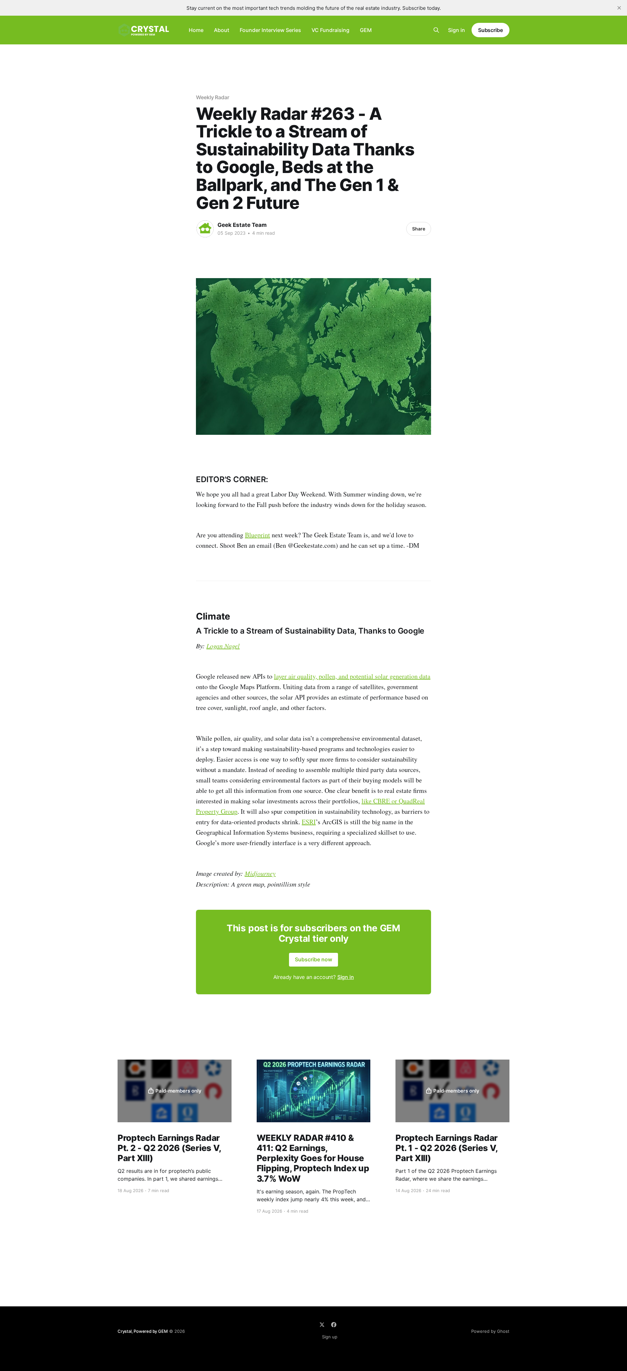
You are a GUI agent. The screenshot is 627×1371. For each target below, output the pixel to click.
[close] (619, 8)
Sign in (456, 30)
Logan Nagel (223, 645)
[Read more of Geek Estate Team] (205, 229)
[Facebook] (333, 1324)
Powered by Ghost (490, 1331)
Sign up (329, 1336)
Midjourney (260, 873)
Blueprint (257, 534)
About (221, 30)
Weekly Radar (212, 97)
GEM (366, 30)
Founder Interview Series (270, 30)
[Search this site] (436, 30)
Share (418, 228)
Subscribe (490, 30)
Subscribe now (313, 959)
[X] (322, 1324)
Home (196, 30)
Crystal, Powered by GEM (143, 1331)
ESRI (309, 821)
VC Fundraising (330, 30)
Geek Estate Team (242, 225)
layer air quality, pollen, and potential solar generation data (352, 676)
